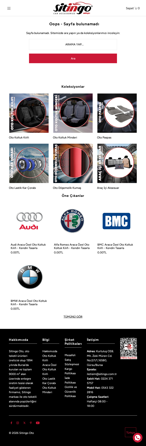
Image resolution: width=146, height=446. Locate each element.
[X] (24, 423)
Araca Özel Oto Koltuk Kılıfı (49, 369)
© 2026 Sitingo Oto (21, 433)
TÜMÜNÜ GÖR (73, 316)
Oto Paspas (104, 137)
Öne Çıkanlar (73, 196)
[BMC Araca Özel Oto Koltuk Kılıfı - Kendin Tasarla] (116, 221)
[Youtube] (38, 423)
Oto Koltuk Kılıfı (19, 137)
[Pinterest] (31, 423)
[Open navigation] (15, 8)
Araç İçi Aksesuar (108, 188)
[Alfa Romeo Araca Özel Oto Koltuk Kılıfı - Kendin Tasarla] (73, 221)
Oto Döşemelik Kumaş (67, 188)
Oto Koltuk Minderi (65, 137)
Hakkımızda (49, 351)
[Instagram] (17, 423)
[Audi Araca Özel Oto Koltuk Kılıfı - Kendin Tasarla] (30, 221)
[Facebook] (11, 423)
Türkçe (130, 432)
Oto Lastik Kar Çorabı (22, 188)
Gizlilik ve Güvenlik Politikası (71, 391)
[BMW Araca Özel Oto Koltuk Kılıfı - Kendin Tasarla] (30, 278)
